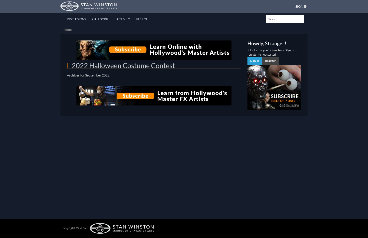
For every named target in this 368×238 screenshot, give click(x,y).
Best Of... (143, 19)
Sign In (301, 6)
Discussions (76, 19)
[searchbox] (285, 19)
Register (270, 60)
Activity (123, 19)
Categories (101, 19)
